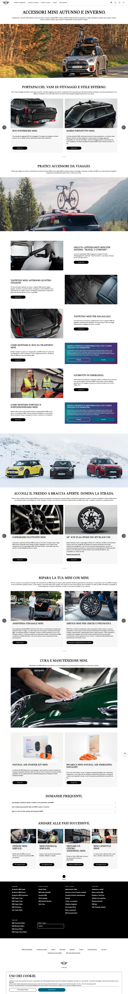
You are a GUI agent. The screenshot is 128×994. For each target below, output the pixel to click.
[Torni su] (64, 876)
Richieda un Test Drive (98, 895)
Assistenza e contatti (97, 889)
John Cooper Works (17, 910)
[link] (111, 2)
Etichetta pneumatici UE (73, 554)
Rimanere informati (97, 901)
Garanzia (67, 898)
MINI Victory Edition (17, 929)
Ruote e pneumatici (70, 910)
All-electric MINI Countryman (20, 895)
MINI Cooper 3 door (17, 898)
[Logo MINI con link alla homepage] (64, 963)
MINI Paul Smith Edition (18, 923)
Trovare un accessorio (71, 901)
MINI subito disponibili (45, 892)
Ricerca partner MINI (97, 892)
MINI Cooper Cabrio (17, 904)
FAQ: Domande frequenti (99, 907)
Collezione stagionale (71, 904)
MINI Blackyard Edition (18, 926)
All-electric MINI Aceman (19, 892)
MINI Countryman (16, 907)
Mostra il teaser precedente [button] (4, 127)
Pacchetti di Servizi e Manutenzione (75, 895)
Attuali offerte (42, 889)
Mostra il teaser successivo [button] (124, 127)
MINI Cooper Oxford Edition (19, 932)
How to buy (42, 904)
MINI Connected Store (71, 913)
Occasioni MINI (43, 895)
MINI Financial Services (45, 901)
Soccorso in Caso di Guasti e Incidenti (75, 892)
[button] (115, 2)
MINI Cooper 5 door (17, 901)
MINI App (94, 904)
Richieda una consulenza (98, 898)
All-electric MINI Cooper (18, 889)
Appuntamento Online (71, 889)
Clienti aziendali (43, 898)
